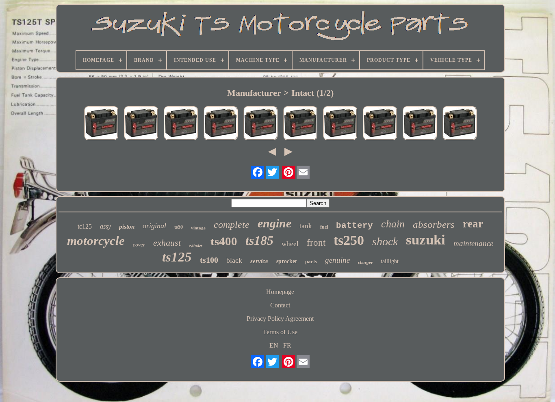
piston (126, 226)
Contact (280, 305)
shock (385, 241)
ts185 (259, 240)
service (259, 261)
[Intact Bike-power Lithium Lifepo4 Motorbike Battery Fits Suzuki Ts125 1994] (141, 124)
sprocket (286, 261)
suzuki (425, 240)
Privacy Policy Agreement (280, 318)
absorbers (434, 224)
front (316, 243)
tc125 (85, 226)
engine (274, 223)
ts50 (178, 227)
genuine (337, 260)
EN (273, 345)
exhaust (167, 243)
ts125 (177, 257)
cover (139, 245)
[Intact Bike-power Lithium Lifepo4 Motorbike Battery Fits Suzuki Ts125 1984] (380, 124)
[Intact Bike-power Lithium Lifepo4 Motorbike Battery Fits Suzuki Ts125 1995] (101, 124)
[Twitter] (272, 172)
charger (365, 262)
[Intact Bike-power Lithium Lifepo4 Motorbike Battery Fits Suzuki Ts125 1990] (221, 124)
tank (305, 226)
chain (393, 224)
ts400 (223, 241)
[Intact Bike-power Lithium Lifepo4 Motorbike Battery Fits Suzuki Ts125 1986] (340, 124)
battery (354, 225)
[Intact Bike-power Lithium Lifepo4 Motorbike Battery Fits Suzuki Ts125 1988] (300, 124)
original (154, 226)
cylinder (195, 246)
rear (473, 224)
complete (231, 224)
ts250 (349, 240)
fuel (324, 227)
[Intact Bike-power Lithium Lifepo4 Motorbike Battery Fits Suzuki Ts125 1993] (420, 124)
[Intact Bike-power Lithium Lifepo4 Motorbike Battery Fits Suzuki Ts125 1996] (260, 124)
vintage (198, 227)
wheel (290, 244)
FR (287, 345)
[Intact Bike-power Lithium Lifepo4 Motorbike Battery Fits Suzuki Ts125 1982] (459, 124)
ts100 (209, 259)
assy (105, 226)
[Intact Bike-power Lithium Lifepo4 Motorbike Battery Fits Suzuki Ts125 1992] (181, 124)
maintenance (473, 243)
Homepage (280, 291)
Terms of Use (280, 332)
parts (311, 261)
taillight (390, 261)
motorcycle (96, 240)
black (234, 260)
